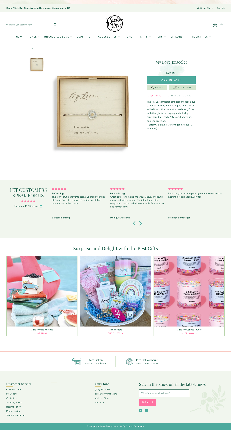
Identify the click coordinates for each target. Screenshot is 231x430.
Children (177, 36)
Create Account (14, 389)
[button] (135, 223)
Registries (200, 36)
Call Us (221, 8)
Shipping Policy (14, 402)
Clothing (84, 36)
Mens (160, 36)
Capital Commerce (135, 426)
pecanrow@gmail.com (106, 393)
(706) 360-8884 (102, 389)
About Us (99, 402)
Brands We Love (57, 36)
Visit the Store (205, 8)
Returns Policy (13, 406)
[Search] (52, 25)
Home (128, 36)
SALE (34, 36)
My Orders (11, 393)
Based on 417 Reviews (26, 206)
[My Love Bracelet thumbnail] (37, 64)
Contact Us (11, 398)
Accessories (108, 36)
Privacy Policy (13, 411)
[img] (28, 201)
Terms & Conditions (16, 415)
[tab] (155, 96)
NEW (19, 36)
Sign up (148, 402)
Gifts (144, 36)
